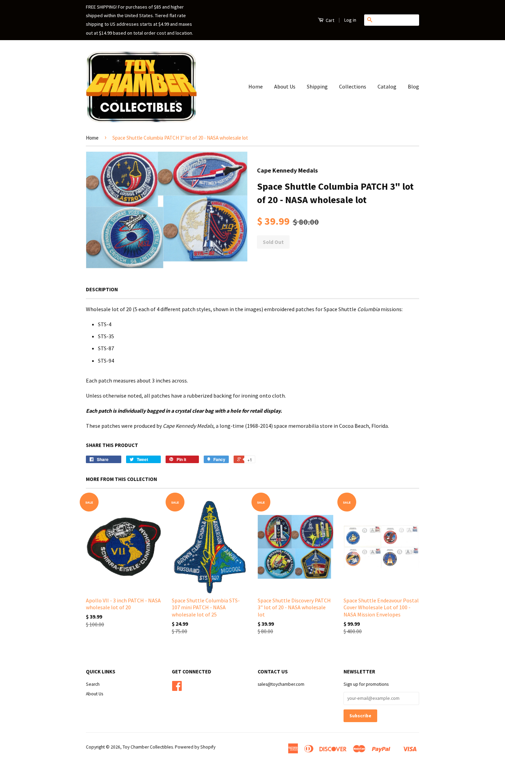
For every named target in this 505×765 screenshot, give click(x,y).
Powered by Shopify (195, 747)
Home (255, 86)
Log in (350, 20)
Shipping (317, 86)
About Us (284, 86)
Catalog (387, 86)
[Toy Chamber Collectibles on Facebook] (177, 688)
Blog (413, 86)
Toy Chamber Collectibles (148, 747)
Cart (329, 20)
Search (93, 684)
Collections (352, 86)
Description (102, 289)
